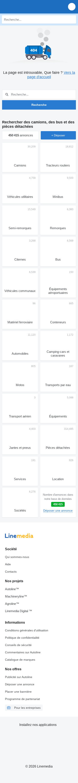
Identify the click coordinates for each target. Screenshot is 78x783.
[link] (58, 502)
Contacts (11, 571)
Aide (8, 564)
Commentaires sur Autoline (23, 652)
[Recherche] (72, 19)
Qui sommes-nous (17, 557)
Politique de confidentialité (22, 637)
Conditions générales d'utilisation (26, 630)
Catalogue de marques (20, 659)
